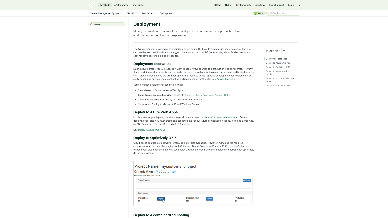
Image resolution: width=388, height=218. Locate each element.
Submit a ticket (276, 5)
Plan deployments (225, 79)
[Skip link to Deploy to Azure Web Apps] (131, 112)
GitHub (217, 5)
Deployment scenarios (276, 59)
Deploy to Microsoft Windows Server (280, 80)
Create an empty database (278, 85)
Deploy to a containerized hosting (278, 72)
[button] (194, 183)
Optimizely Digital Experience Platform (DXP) (207, 95)
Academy (260, 5)
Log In (291, 5)
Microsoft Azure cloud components (221, 117)
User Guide (138, 5)
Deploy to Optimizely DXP (278, 67)
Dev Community (243, 5)
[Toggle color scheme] (299, 5)
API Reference (121, 5)
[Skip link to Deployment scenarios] (131, 64)
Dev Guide (105, 5)
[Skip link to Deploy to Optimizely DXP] (131, 138)
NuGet (228, 5)
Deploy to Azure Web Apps (151, 130)
